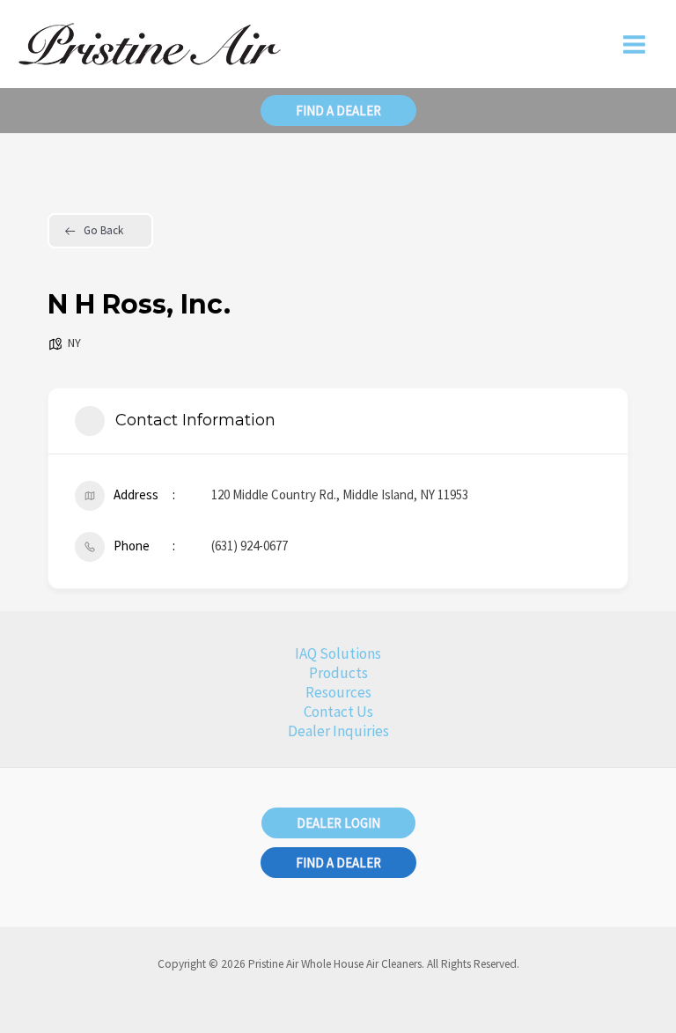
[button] (338, 110)
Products (338, 673)
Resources (338, 692)
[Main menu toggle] (635, 44)
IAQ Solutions (338, 653)
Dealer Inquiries (338, 731)
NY (74, 342)
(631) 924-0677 (249, 545)
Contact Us (338, 711)
